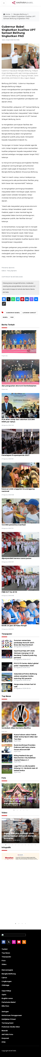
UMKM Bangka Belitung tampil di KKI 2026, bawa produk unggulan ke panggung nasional (20, 489)
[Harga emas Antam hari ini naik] (7, 687)
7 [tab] (25, 845)
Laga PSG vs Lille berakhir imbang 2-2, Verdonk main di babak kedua (26, 768)
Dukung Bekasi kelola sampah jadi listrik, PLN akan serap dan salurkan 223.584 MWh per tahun (20, 419)
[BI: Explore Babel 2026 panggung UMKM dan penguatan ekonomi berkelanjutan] (20, 372)
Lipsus (4, 978)
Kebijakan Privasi (9, 1019)
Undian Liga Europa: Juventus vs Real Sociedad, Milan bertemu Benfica (18, 727)
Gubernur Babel (13, 312)
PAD (12, 317)
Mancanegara (7, 970)
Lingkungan (7, 981)
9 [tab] (32, 845)
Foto (4, 778)
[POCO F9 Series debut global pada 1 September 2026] (7, 667)
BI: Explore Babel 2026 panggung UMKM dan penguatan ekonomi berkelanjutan (19, 384)
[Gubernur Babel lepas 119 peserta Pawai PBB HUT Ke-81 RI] (20, 578)
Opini (4, 995)
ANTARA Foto (7, 1034)
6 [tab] (22, 845)
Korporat (5, 1038)
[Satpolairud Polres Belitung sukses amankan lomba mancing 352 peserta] (7, 677)
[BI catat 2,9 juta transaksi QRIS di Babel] (19, 342)
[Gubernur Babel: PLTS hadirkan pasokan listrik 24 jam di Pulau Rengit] (20, 612)
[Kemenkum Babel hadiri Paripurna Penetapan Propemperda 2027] (20, 441)
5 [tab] (27, 810)
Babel (5, 317)
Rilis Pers (5, 1006)
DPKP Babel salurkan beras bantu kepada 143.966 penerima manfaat (20, 523)
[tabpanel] (20, 795)
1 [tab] (14, 810)
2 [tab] (17, 810)
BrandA (5, 1031)
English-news (7, 998)
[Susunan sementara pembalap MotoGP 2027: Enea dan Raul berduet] (7, 643)
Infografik (6, 847)
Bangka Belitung (20, 14)
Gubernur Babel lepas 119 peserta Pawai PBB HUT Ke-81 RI (19, 591)
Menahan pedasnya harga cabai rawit (18, 915)
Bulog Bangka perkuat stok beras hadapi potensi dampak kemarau (20, 836)
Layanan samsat (29, 312)
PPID (4, 1042)
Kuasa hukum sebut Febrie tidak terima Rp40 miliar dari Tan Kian (26, 737)
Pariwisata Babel (9, 1002)
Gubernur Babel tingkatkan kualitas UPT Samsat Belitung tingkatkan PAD (19, 17)
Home (8, 14)
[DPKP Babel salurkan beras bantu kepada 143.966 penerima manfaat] (20, 511)
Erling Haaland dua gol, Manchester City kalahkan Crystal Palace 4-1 (25, 758)
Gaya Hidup (6, 991)
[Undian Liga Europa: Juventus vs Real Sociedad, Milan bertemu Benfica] (20, 714)
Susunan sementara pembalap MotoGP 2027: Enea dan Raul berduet (24, 642)
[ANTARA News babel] (23, 3)
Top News (6, 696)
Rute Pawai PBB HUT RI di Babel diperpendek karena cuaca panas (16, 557)
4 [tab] (24, 810)
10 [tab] (35, 845)
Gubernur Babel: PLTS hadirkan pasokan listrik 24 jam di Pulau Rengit (19, 624)
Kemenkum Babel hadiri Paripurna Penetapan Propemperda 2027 (17, 454)
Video (4, 813)
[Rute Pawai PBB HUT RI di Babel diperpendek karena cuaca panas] (20, 544)
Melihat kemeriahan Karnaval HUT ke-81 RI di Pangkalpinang (20, 801)
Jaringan (5, 1012)
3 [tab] (20, 810)
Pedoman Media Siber (11, 1027)
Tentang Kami (7, 1023)
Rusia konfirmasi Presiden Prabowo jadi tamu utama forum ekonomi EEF (24, 747)
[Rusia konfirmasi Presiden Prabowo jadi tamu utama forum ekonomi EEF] (7, 748)
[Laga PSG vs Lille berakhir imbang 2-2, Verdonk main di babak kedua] (7, 769)
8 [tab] (29, 845)
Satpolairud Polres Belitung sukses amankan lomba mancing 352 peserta (25, 676)
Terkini (4, 949)
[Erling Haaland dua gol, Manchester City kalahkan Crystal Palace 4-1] (7, 759)
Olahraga (5, 985)
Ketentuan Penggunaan (12, 1015)
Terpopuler (7, 634)
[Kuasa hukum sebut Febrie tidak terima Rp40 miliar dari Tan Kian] (7, 738)
